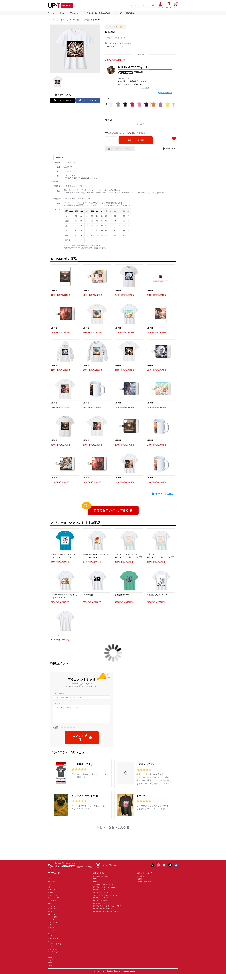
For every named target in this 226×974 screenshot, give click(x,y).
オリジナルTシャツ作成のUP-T (102, 876)
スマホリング (52, 900)
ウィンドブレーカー (54, 949)
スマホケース (52, 895)
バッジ (50, 911)
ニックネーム (58, 693)
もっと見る (140, 54)
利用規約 (140, 879)
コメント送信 (80, 737)
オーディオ (51, 933)
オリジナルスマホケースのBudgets (104, 887)
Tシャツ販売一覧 (86, 20)
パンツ (50, 887)
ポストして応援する (63, 100)
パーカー (62, 13)
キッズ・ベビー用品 (54, 944)
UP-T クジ (96, 881)
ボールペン (51, 914)
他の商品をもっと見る (164, 494)
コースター (51, 930)
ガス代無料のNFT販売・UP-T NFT (103, 884)
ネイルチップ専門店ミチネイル (102, 892)
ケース (50, 936)
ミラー (50, 925)
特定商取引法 (141, 876)
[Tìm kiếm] (153, 5)
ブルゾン (51, 960)
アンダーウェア (53, 952)
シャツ (50, 884)
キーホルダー (52, 909)
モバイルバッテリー (54, 898)
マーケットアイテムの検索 (71, 20)
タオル (50, 892)
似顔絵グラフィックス (100, 890)
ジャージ (51, 957)
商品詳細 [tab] (59, 157)
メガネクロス (52, 919)
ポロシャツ (51, 881)
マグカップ (51, 906)
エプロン (51, 946)
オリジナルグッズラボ (100, 900)
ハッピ (50, 955)
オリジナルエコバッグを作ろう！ (103, 909)
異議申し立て (170, 148)
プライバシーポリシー (144, 881)
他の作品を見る (166, 92)
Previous (106, 104)
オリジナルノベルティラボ (101, 898)
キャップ (51, 941)
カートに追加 (138, 140)
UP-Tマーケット (54, 20)
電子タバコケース (54, 938)
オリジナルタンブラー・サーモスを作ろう (106, 911)
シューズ (51, 928)
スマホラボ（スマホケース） (102, 903)
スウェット (51, 890)
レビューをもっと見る (111, 827)
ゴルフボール (52, 922)
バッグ (119, 13)
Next (175, 104)
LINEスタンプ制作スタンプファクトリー (105, 895)
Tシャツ (51, 13)
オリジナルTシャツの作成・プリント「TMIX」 (107, 906)
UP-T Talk (96, 879)
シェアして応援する (89, 100)
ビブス (50, 963)
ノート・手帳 (52, 917)
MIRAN (138, 72)
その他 (50, 965)
